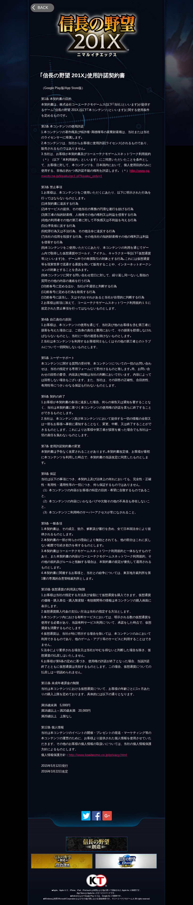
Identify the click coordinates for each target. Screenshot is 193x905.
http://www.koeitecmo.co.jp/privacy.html (98, 755)
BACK (43, 8)
